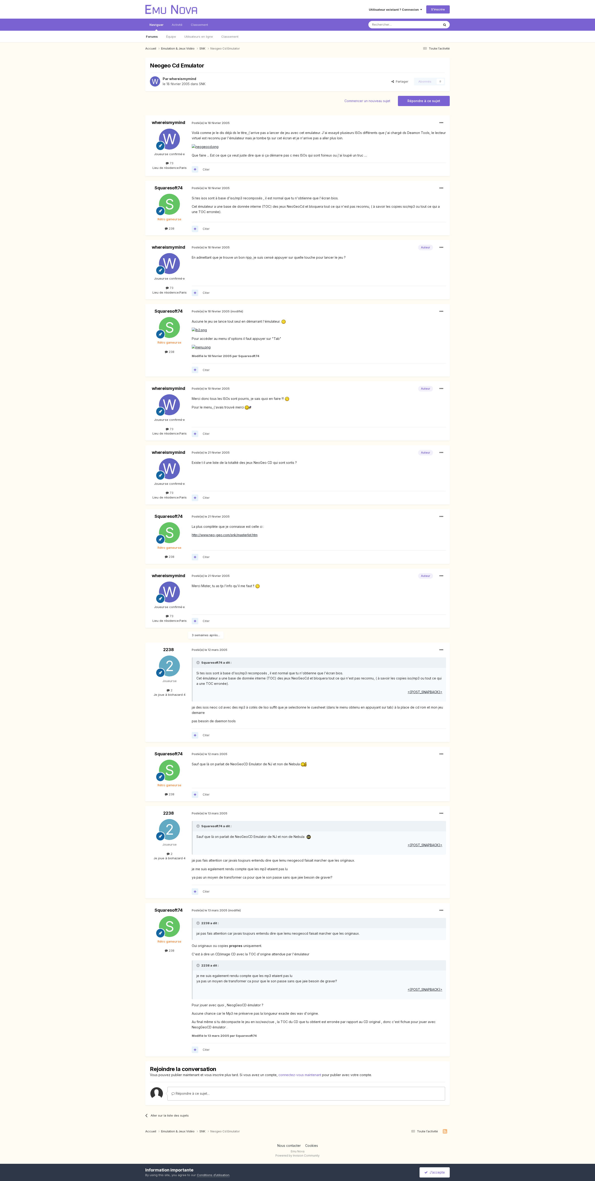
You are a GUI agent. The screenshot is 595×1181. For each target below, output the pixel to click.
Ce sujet (427, 24)
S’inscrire (438, 9)
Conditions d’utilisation (213, 1175)
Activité (177, 25)
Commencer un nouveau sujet (367, 101)
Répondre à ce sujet (423, 101)
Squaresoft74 (169, 187)
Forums (152, 36)
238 (171, 228)
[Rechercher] (445, 24)
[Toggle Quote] (198, 662)
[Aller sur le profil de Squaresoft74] (169, 204)
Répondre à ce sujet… (192, 1093)
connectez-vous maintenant (299, 1075)
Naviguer (156, 25)
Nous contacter (289, 1146)
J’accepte (436, 1172)
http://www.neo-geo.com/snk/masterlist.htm (225, 535)
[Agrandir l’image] (205, 146)
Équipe (171, 36)
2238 (168, 649)
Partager (401, 81)
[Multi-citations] (195, 169)
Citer (206, 169)
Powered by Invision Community (297, 1155)
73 (171, 163)
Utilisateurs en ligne (198, 36)
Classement (229, 36)
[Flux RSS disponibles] (445, 1131)
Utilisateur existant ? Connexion (394, 9)
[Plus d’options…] (441, 123)
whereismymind (182, 79)
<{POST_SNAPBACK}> (425, 692)
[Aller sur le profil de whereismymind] (155, 81)
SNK (202, 84)
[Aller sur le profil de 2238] (169, 666)
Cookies (311, 1146)
